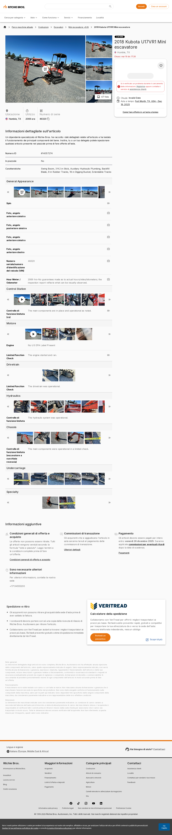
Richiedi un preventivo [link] (100, 637)
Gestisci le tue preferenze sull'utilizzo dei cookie (20, 828)
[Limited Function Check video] (108, 355)
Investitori (7, 775)
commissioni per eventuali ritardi (146, 544)
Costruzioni (90, 769)
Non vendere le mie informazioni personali (95, 808)
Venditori (48, 773)
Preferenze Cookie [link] (123, 808)
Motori (88, 787)
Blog (5, 784)
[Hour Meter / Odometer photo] (108, 279)
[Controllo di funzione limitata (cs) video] (108, 310)
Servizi (67, 17)
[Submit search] (110, 6)
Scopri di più (156, 639)
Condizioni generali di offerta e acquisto (30, 559)
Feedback (131, 782)
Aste (33, 17)
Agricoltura (90, 782)
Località (100, 17)
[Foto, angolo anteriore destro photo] (108, 249)
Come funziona (49, 17)
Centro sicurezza (10, 789)
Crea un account (159, 6)
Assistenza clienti (134, 769)
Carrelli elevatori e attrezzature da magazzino (104, 791)
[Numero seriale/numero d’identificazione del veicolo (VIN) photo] (108, 261)
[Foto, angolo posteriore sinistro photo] (108, 225)
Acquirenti (49, 769)
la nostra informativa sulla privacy (60, 828)
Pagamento (49, 787)
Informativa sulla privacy (48, 808)
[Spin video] (108, 203)
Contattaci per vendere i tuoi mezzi (141, 778)
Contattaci (159, 749)
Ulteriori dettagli (72, 549)
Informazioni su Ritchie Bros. (14, 769)
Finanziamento (85, 17)
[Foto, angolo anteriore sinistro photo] (108, 213)
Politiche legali (68, 808)
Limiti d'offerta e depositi (55, 782)
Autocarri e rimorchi (93, 778)
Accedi (141, 6)
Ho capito (164, 827)
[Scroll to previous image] (8, 192)
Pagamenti (124, 553)
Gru (87, 796)
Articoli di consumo (93, 773)
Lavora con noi (9, 780)
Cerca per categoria (13, 17)
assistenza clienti (138, 89)
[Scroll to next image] (109, 192)
